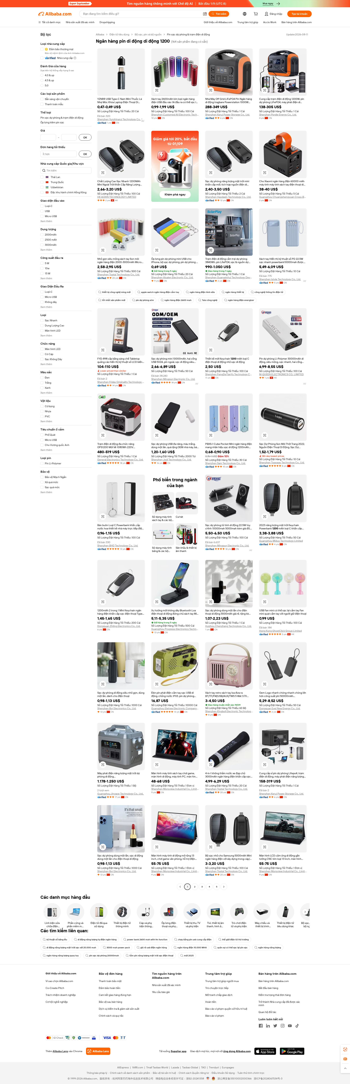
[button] (205, 14)
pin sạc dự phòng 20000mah (104, 955)
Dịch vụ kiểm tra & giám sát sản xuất (119, 1008)
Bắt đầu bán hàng (268, 988)
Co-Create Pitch (55, 988)
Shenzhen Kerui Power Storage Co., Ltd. (227, 114)
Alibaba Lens (60, 1051)
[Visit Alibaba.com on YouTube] (290, 1026)
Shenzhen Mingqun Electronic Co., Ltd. (173, 379)
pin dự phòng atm (145, 300)
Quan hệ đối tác (267, 1012)
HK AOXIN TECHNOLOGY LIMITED (116, 196)
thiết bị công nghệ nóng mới (116, 292)
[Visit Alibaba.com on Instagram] (282, 1026)
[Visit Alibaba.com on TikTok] (297, 1026)
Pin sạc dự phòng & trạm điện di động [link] (188, 34)
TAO (203, 1067)
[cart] (256, 14)
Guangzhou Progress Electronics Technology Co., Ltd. (175, 629)
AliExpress (123, 1067)
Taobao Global (190, 1067)
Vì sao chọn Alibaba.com (59, 981)
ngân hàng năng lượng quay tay (62, 955)
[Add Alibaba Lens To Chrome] (98, 1051)
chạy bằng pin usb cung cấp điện (194, 939)
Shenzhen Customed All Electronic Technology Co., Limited (175, 114)
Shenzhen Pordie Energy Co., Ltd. (278, 114)
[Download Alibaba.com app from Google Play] (292, 1051)
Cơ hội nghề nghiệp (57, 1001)
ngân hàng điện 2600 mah (177, 300)
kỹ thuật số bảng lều (56, 939)
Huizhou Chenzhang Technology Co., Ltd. (228, 626)
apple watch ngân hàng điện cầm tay (160, 292)
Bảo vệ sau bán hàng (110, 1001)
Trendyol (214, 1067)
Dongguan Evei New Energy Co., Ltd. (279, 708)
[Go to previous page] (180, 886)
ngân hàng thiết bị (234, 292)
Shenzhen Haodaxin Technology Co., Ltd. (228, 196)
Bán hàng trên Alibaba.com (273, 981)
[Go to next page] (224, 886)
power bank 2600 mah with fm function (147, 939)
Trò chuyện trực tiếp (216, 988)
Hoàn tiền (210, 1001)
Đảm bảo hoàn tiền (109, 988)
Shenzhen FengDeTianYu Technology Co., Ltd (229, 374)
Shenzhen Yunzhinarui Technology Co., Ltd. (121, 119)
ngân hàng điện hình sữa (202, 292)
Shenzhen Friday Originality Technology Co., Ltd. (121, 382)
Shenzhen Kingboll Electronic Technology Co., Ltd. (229, 711)
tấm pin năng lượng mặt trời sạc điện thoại (151, 955)
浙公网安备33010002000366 (234, 1078)
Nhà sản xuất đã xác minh (166, 985)
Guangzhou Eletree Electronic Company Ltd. (175, 708)
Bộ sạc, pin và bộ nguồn (148, 34)
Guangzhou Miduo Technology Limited (281, 540)
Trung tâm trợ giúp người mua (222, 981)
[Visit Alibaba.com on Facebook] (260, 1026)
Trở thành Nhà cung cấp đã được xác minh (279, 1003)
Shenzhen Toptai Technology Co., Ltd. (118, 274)
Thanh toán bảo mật (110, 981)
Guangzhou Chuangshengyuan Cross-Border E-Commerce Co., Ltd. (283, 196)
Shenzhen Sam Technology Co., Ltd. (225, 463)
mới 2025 (189, 955)
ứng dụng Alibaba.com (237, 1051)
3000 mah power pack (118, 947)
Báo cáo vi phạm (214, 1015)
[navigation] (66, 461)
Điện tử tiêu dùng (119, 34)
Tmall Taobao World (157, 1067)
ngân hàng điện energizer (241, 300)
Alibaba (100, 34)
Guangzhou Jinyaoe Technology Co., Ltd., (120, 793)
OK (85, 137)
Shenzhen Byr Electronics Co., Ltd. (116, 708)
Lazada (175, 1067)
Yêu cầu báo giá (161, 992)
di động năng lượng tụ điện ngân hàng (97, 939)
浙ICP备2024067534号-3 (268, 1078)
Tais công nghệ (209, 300)
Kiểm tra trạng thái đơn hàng (274, 994)
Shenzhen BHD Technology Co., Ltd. (117, 545)
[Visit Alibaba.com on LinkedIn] (268, 1026)
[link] (345, 1049)
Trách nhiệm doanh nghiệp (61, 994)
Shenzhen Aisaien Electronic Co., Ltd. (172, 277)
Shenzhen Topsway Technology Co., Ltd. (281, 462)
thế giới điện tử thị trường (235, 939)
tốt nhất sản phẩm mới (113, 300)
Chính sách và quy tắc (111, 1015)
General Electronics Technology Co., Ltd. (120, 459)
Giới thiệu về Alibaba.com (61, 973)
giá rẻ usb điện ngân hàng (153, 947)
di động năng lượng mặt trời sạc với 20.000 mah (71, 947)
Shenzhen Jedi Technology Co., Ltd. (171, 459)
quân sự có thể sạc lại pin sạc (232, 947)
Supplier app (178, 1051)
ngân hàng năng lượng (269, 947)
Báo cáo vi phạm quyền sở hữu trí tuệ (226, 1008)
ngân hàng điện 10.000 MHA (192, 947)
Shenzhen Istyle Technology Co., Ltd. (280, 279)
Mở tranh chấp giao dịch (218, 994)
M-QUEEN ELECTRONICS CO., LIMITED (281, 374)
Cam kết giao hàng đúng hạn (115, 994)
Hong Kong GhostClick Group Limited (280, 630)
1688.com (137, 1067)
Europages (228, 1067)
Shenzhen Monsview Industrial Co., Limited (175, 788)
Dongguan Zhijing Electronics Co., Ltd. (118, 626)
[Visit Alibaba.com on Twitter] (275, 1026)
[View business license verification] (208, 1078)
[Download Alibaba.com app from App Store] (265, 1051)
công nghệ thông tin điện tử (268, 292)
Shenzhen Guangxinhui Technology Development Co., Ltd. (229, 277)
